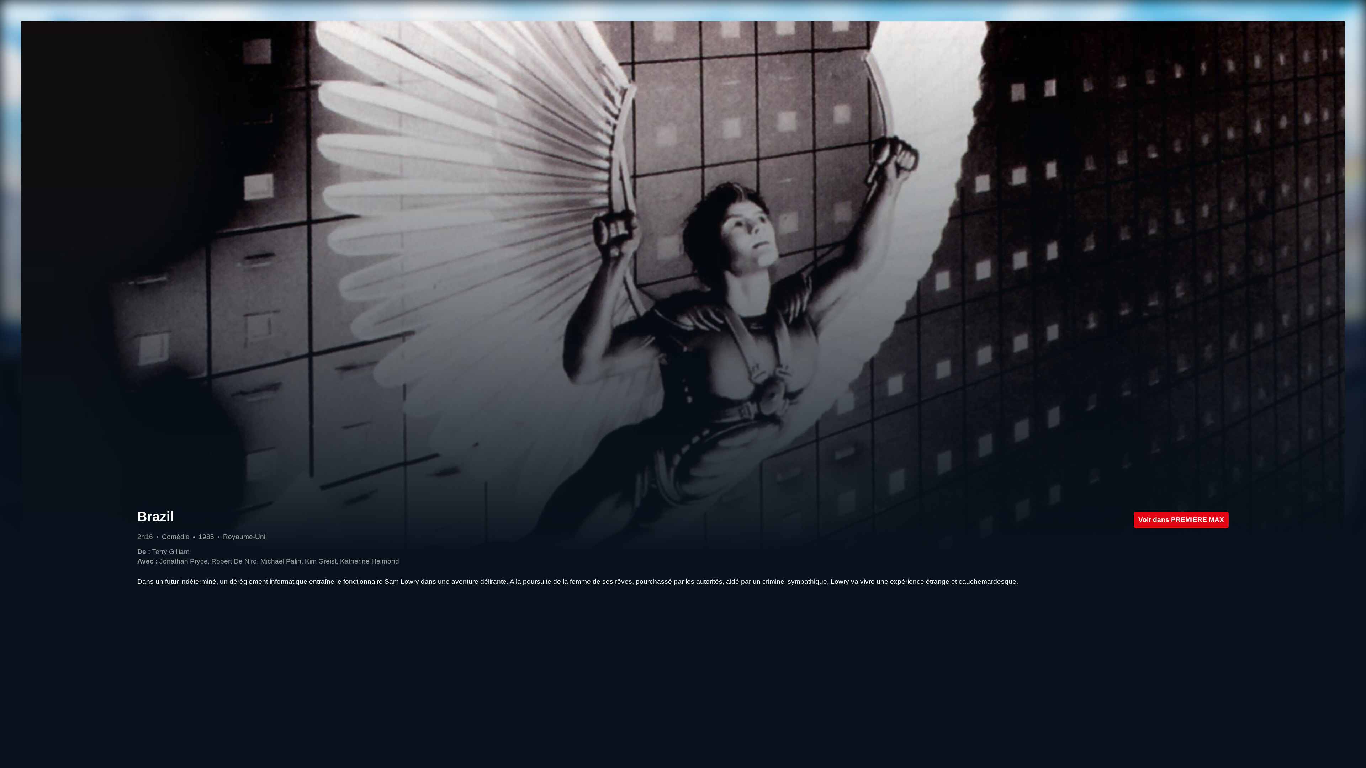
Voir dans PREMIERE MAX (1181, 519)
